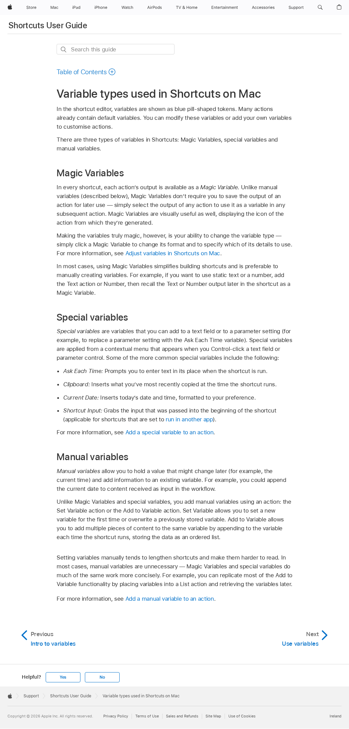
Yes (63, 677)
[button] (320, 7)
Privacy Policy (115, 716)
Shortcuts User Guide (48, 25)
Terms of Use (147, 716)
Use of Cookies (242, 716)
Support (31, 696)
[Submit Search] (63, 49)
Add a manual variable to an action (169, 598)
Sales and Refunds (182, 716)
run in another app (189, 419)
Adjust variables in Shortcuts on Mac (172, 253)
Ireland (336, 716)
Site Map (213, 716)
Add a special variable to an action (169, 432)
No (102, 677)
